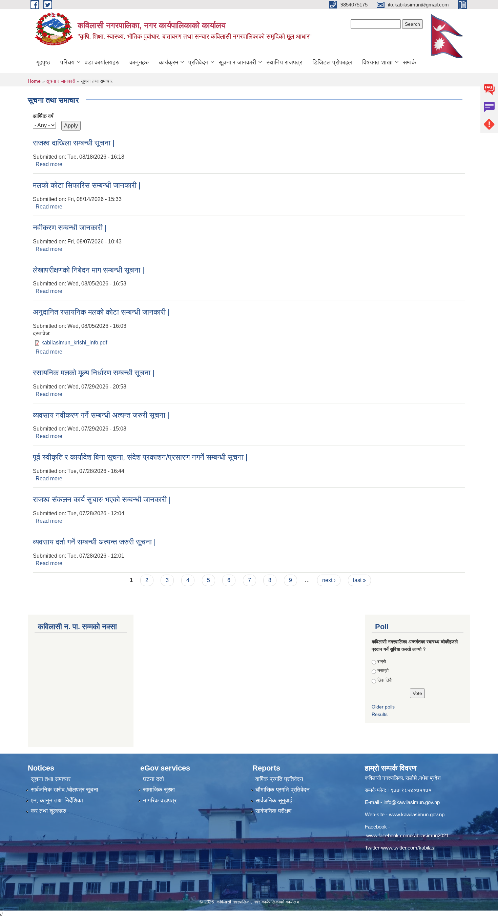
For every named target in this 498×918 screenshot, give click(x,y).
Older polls (383, 707)
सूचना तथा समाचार (50, 779)
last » (359, 580)
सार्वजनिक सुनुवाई (273, 800)
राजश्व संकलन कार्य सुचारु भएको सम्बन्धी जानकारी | (102, 499)
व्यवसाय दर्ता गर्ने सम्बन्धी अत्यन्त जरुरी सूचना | (94, 542)
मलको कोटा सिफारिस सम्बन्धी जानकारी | (87, 185)
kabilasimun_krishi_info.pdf (74, 342)
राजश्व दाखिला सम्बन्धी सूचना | (74, 143)
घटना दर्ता (153, 779)
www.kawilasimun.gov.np (416, 814)
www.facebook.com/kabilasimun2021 (407, 835)
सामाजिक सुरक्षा (159, 789)
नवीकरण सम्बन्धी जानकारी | (70, 227)
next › (328, 580)
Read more (49, 164)
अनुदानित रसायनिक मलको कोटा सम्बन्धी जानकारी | (101, 312)
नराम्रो (383, 670)
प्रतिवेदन (198, 62)
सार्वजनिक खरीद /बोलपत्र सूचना (64, 789)
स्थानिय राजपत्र (284, 62)
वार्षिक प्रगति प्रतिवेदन (279, 779)
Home (34, 81)
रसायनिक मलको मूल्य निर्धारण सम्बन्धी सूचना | (93, 372)
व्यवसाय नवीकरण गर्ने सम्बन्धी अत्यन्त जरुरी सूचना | (101, 415)
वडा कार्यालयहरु (102, 62)
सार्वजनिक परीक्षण (273, 811)
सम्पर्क (409, 62)
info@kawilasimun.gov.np (411, 802)
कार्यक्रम (168, 62)
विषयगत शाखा (377, 62)
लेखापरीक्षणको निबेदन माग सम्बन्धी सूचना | (88, 270)
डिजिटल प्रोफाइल (332, 62)
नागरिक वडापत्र (160, 800)
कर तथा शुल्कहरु (48, 811)
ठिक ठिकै (384, 680)
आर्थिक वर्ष (43, 116)
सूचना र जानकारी (237, 62)
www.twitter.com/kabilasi (408, 848)
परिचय (67, 62)
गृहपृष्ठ (43, 62)
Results (380, 714)
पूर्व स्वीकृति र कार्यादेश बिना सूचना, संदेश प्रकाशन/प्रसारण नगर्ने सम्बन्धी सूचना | (140, 457)
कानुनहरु (139, 62)
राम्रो (381, 661)
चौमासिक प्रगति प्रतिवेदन (282, 789)
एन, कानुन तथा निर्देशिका (57, 800)
